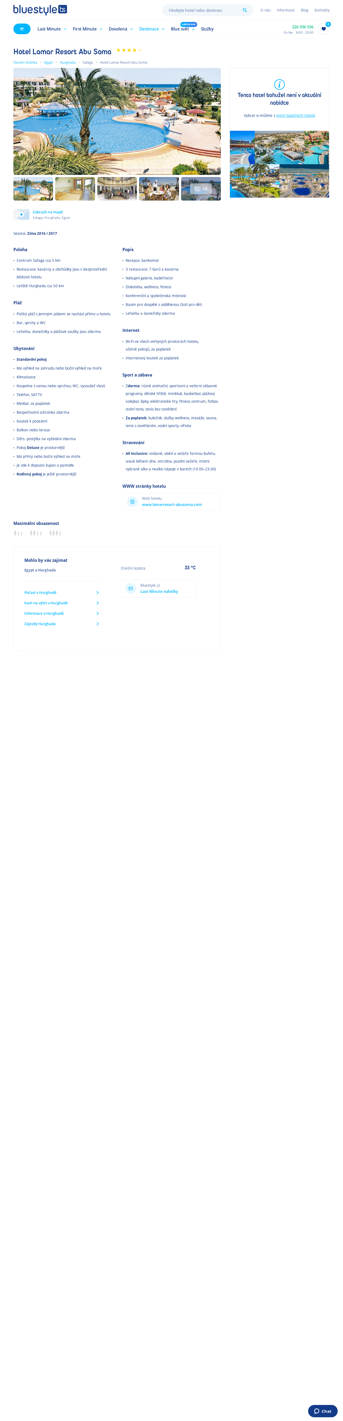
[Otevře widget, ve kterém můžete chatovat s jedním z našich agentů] (323, 1411)
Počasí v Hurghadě (40, 592)
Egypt (48, 62)
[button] (51, 29)
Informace (285, 10)
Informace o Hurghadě (44, 613)
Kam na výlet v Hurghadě (46, 602)
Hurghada (68, 62)
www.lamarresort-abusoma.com (172, 504)
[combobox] (207, 10)
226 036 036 (303, 27)
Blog (304, 10)
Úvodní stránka (25, 62)
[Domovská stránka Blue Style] (40, 10)
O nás (265, 10)
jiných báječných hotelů (295, 115)
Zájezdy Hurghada (40, 623)
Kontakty (322, 10)
